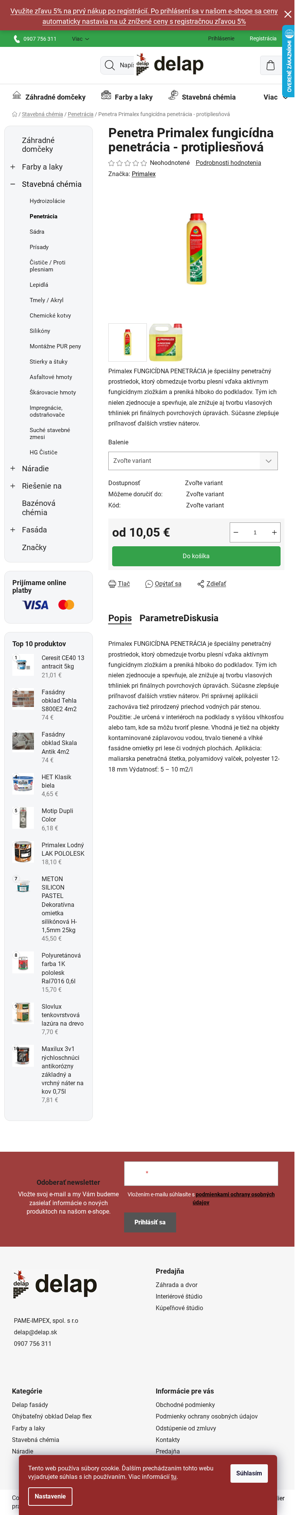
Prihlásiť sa (150, 1222)
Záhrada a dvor (176, 1285)
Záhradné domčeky (38, 145)
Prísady (39, 247)
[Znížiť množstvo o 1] (236, 532)
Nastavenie (50, 1496)
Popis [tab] (120, 618)
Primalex (144, 174)
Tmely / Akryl (47, 300)
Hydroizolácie (47, 201)
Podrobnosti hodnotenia (228, 162)
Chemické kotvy (50, 315)
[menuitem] (48, 97)
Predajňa (168, 1451)
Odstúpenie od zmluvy (186, 1428)
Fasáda (34, 530)
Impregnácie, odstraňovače (47, 411)
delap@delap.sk (35, 1332)
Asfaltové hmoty (51, 377)
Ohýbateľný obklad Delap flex (52, 1416)
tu (174, 1476)
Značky (34, 547)
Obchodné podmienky (185, 1405)
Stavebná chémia (52, 184)
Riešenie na (42, 486)
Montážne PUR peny (55, 346)
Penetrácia (43, 216)
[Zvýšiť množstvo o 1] (274, 532)
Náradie (35, 468)
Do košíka (196, 556)
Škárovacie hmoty (53, 392)
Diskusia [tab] (201, 618)
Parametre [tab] (161, 618)
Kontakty (168, 1439)
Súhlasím (249, 1473)
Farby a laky (42, 167)
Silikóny (40, 331)
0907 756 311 (40, 39)
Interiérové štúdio (179, 1296)
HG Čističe (43, 452)
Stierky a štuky (48, 361)
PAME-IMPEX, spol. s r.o (46, 1320)
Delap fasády (30, 1405)
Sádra (37, 231)
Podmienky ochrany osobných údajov (207, 1416)
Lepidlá (39, 284)
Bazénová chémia (39, 508)
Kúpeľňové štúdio (179, 1308)
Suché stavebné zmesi (50, 434)
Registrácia (263, 38)
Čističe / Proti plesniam (48, 266)
